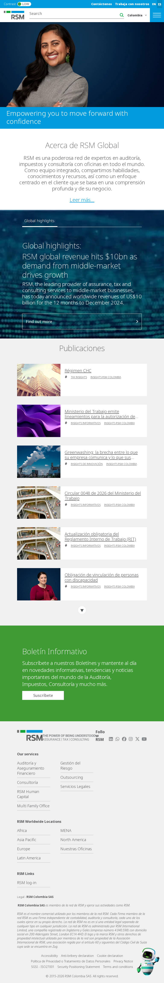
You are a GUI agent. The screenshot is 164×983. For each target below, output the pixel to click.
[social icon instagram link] (130, 739)
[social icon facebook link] (124, 739)
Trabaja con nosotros (132, 4)
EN (154, 4)
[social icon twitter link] (137, 739)
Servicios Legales (75, 786)
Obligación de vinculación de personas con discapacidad (102, 577)
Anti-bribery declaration (77, 956)
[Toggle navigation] (157, 15)
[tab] (39, 221)
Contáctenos (101, 4)
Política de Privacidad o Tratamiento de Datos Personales (70, 961)
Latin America (29, 857)
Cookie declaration (110, 956)
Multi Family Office (33, 805)
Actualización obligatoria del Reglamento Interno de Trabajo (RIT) (100, 537)
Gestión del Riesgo (70, 765)
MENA (65, 830)
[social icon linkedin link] (111, 739)
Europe (23, 848)
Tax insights (79, 377)
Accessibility (49, 956)
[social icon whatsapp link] (117, 739)
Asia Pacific (26, 839)
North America (73, 839)
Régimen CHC (78, 370)
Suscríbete (43, 695)
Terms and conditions (118, 967)
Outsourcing (71, 777)
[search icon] (122, 15)
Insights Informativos (86, 423)
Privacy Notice (123, 961)
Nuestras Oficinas (76, 848)
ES (159, 4)
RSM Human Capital (28, 794)
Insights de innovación (87, 464)
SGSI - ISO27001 (42, 967)
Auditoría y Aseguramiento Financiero (30, 768)
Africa (22, 830)
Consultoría (27, 782)
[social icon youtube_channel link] (144, 739)
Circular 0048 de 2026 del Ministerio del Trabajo (103, 496)
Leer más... (82, 199)
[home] (16, 14)
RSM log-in (26, 882)
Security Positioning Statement (78, 967)
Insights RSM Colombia (106, 377)
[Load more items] (82, 610)
